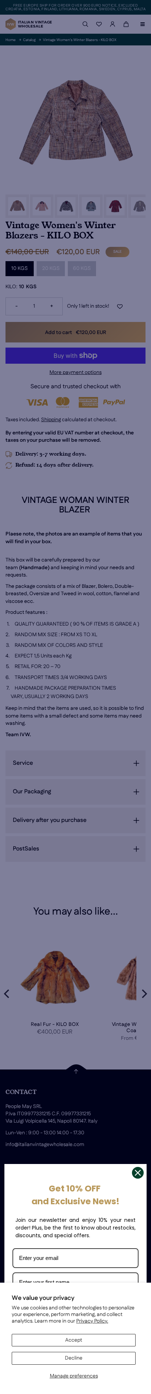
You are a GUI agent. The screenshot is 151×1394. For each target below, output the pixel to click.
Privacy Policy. (92, 1321)
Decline (73, 1358)
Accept (73, 1340)
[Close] (138, 1173)
